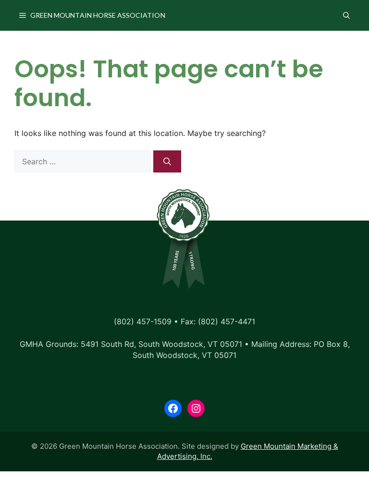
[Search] (167, 161)
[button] (346, 15)
